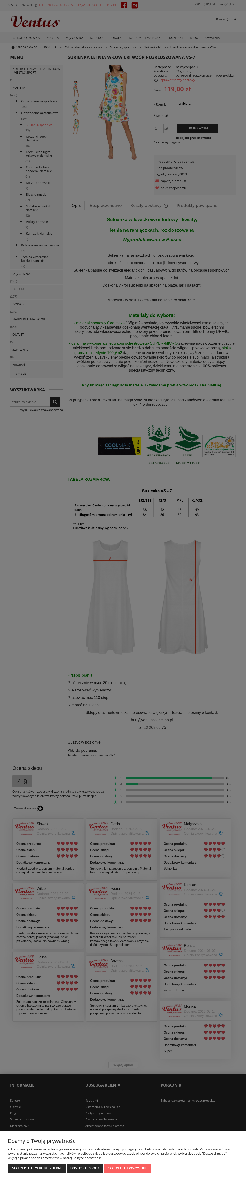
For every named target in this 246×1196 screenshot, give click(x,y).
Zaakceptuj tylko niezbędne (36, 1168)
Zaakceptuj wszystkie (127, 1168)
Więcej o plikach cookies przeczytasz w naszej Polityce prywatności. (55, 1158)
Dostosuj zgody (84, 1168)
